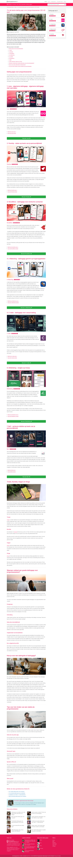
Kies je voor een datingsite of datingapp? (17, 64)
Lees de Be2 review (12, 471)
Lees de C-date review (12, 357)
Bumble (15, 531)
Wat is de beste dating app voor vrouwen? (17, 796)
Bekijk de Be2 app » (12, 470)
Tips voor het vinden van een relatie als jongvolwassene (20, 66)
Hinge (8, 555)
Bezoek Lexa (25, 138)
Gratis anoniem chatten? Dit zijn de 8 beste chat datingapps (39, 813)
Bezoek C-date (26, 363)
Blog (65, 1)
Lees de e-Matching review (13, 302)
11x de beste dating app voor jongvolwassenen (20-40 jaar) (17, 821)
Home (46, 1)
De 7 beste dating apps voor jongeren (16, 791)
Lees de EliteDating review (13, 416)
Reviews (54, 842)
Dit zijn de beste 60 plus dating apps (17, 826)
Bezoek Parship (26, 196)
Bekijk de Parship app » (12, 190)
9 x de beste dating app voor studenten (17, 793)
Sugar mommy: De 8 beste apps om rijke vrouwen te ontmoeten (38, 826)
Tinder (8, 519)
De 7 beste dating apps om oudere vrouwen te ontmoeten (39, 830)
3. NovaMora (11, 53)
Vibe (41, 845)
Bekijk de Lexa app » (12, 131)
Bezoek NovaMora (26, 253)
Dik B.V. (29, 855)
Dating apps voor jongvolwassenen (16, 48)
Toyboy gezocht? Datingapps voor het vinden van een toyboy (38, 817)
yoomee (41, 848)
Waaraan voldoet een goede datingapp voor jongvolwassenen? (21, 63)
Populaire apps (60, 1)
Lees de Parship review (12, 191)
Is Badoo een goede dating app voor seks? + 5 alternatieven (38, 821)
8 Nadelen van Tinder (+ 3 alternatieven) (17, 794)
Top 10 (49, 1)
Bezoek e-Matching (26, 307)
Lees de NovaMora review (13, 248)
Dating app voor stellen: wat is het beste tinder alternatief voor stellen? (18, 813)
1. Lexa (10, 50)
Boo (40, 842)
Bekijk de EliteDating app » (13, 414)
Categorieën (53, 1)
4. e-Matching (12, 55)
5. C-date (11, 56)
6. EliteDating (11, 58)
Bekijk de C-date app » (12, 356)
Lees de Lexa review (12, 133)
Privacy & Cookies (57, 855)
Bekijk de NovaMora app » (13, 247)
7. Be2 (10, 59)
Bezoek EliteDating (26, 421)
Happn (8, 545)
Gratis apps (55, 843)
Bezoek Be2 (26, 476)
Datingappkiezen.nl (12, 841)
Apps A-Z (54, 845)
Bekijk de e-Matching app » (13, 301)
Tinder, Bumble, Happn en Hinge (15, 61)
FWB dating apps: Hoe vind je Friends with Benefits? (17, 830)
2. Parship (11, 51)
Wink (41, 840)
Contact (54, 846)
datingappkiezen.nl (12, 1)
